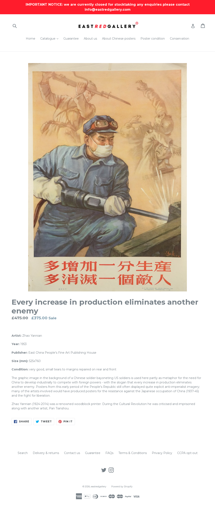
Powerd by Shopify (121, 486)
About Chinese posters (118, 38)
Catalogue (50, 38)
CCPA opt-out (187, 453)
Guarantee (71, 38)
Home (30, 38)
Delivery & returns (46, 453)
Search (23, 453)
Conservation (179, 38)
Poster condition (152, 38)
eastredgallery (98, 486)
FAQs (109, 453)
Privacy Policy (162, 453)
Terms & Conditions (132, 453)
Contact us (72, 453)
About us (90, 38)
